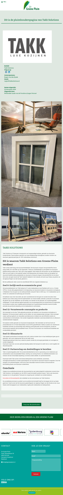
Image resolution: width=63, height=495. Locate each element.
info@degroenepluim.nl (9, 462)
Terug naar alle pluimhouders (31, 404)
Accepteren (32, 492)
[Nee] (61, 491)
